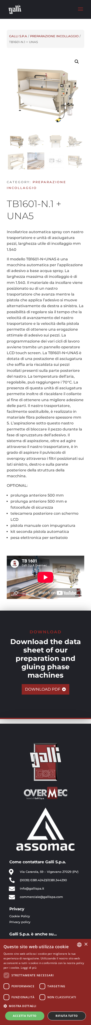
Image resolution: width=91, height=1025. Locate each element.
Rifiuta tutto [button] (67, 1016)
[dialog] (45, 982)
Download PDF (42, 689)
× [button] (86, 944)
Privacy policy (19, 922)
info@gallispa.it (32, 888)
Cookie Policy (19, 916)
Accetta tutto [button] (24, 1016)
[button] (46, 1006)
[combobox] (79, 944)
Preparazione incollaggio (54, 36)
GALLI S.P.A (18, 36)
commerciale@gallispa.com (41, 897)
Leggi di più (28, 968)
